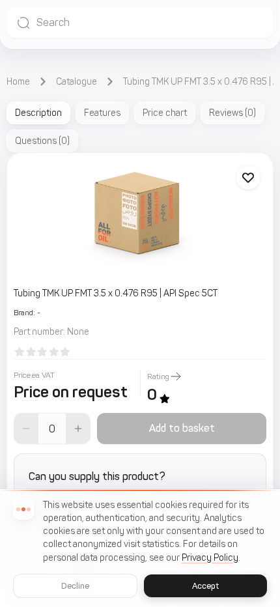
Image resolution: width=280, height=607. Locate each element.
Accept (205, 586)
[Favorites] (248, 178)
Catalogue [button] (76, 81)
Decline (75, 586)
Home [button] (18, 81)
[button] (140, 22)
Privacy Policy (210, 557)
